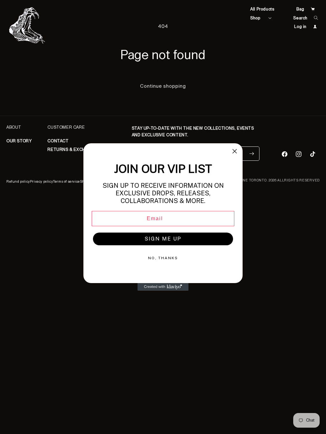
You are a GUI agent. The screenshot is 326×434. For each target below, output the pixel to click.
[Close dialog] (234, 151)
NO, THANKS (163, 258)
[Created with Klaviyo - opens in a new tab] (163, 287)
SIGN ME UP (163, 239)
